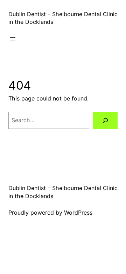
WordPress (78, 212)
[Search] (105, 120)
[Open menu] (12, 38)
